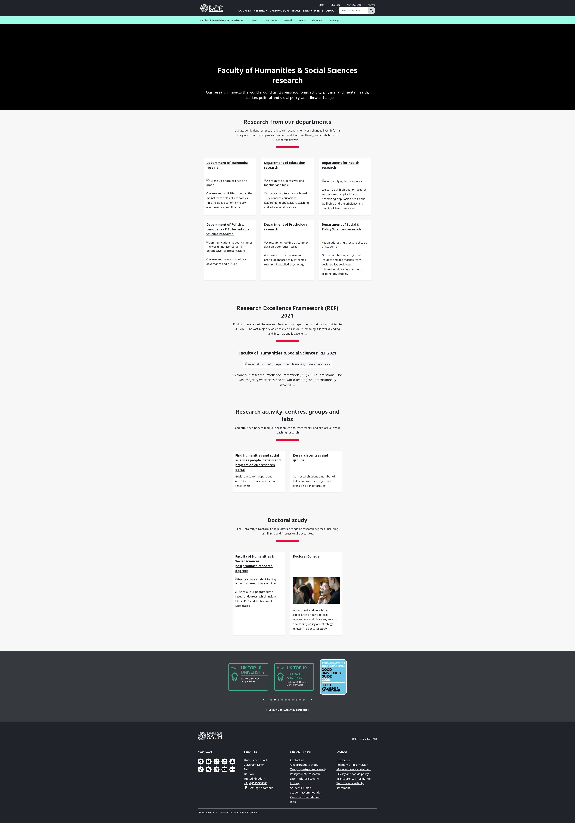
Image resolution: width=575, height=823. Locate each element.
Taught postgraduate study (308, 769)
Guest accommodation (305, 797)
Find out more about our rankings (287, 710)
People (302, 20)
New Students (354, 4)
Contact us (297, 760)
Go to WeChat (209, 769)
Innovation (279, 10)
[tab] (271, 700)
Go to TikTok (201, 769)
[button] (264, 700)
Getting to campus (261, 788)
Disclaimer (343, 760)
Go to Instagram (217, 761)
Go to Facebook (201, 761)
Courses (244, 10)
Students (335, 4)
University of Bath (212, 8)
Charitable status (207, 812)
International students (305, 778)
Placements (318, 20)
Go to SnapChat (232, 761)
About (331, 10)
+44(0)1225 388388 (255, 783)
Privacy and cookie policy (352, 774)
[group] (248, 677)
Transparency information (353, 778)
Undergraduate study (304, 764)
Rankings (334, 20)
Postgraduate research (305, 774)
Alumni (371, 4)
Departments (313, 10)
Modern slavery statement (353, 769)
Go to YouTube (224, 769)
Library (294, 783)
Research (261, 10)
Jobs (293, 802)
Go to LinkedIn (224, 761)
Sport (295, 10)
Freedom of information (352, 764)
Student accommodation (306, 792)
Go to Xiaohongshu (232, 769)
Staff (321, 4)
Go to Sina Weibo (217, 769)
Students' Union (300, 788)
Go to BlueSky (209, 761)
